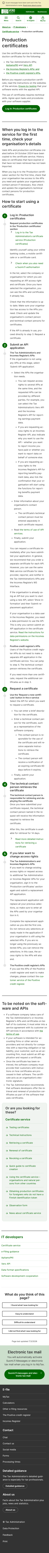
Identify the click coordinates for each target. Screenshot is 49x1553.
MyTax (6, 1396)
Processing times (11, 1461)
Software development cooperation (19, 1276)
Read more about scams (32, 5)
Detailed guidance (15, 1486)
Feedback (8, 1534)
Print (5, 1541)
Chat (5, 1437)
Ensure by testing (27, 86)
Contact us (8, 1443)
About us (6, 27)
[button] (24, 1305)
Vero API (27, 65)
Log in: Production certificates (21, 108)
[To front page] (8, 11)
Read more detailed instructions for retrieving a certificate (29, 843)
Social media (9, 1449)
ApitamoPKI (12, 65)
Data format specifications (15, 1269)
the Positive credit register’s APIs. (23, 73)
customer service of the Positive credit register (27, 980)
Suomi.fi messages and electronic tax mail (23, 1374)
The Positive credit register (17, 1415)
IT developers (19, 27)
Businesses (42, 12)
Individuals (30, 12)
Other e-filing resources (15, 1409)
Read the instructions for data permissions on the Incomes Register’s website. (27, 636)
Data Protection (11, 1528)
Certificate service (10, 31)
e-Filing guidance (10, 1251)
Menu (6, 21)
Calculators (8, 1402)
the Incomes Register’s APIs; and (22, 69)
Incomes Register (11, 1421)
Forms (6, 1455)
